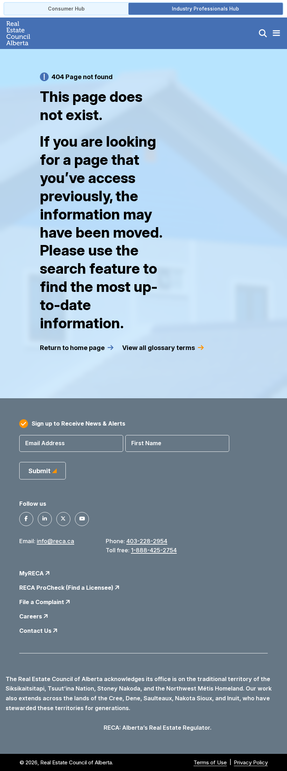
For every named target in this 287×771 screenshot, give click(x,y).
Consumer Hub (66, 9)
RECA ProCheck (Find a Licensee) (67, 587)
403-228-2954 (146, 541)
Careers (31, 616)
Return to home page (72, 347)
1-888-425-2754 (154, 550)
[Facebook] (26, 519)
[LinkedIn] (45, 519)
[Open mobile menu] (276, 33)
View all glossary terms (158, 347)
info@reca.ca (55, 541)
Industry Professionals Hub (205, 9)
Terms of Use (210, 762)
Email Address (45, 443)
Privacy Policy (251, 762)
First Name (146, 443)
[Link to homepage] (26, 33)
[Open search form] (263, 33)
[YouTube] (82, 519)
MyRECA (32, 573)
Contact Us (36, 630)
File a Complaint (42, 601)
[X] (63, 519)
